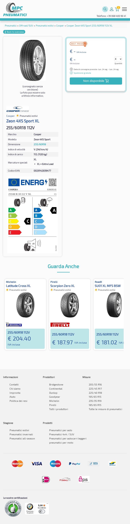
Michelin (54, 400)
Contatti (14, 384)
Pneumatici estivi (19, 430)
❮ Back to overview (14, 31)
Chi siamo (15, 388)
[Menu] (47, 504)
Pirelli (52, 404)
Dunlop (53, 392)
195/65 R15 (95, 396)
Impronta (15, 392)
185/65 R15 (95, 404)
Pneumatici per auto (60, 430)
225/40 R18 (95, 392)
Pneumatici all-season (22, 438)
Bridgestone (56, 384)
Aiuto (12, 396)
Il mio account (111, 9)
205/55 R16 (95, 384)
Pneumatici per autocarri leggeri (67, 438)
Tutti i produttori (58, 409)
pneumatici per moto (61, 442)
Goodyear (54, 396)
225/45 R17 (95, 388)
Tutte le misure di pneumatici (105, 409)
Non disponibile (93, 81)
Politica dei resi (18, 400)
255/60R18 (40, 144)
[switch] (42, 511)
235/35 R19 (95, 400)
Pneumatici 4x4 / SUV (61, 434)
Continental (55, 388)
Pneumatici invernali (21, 434)
